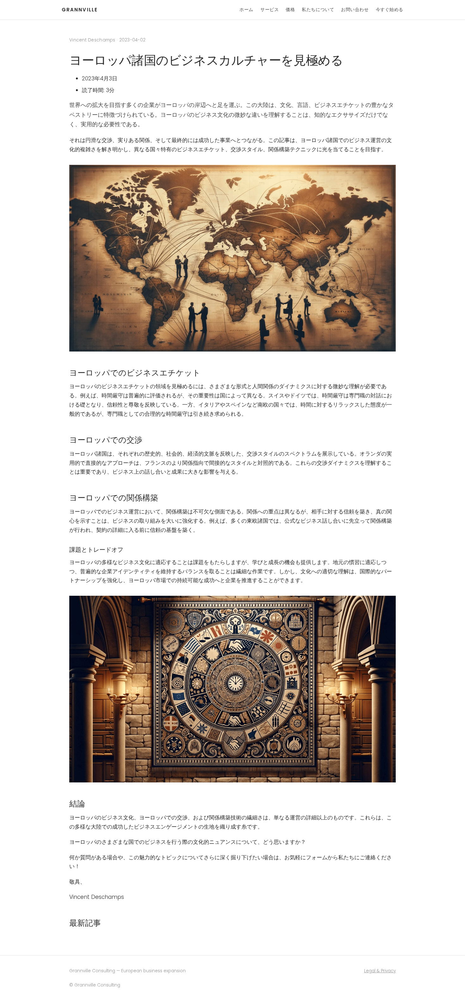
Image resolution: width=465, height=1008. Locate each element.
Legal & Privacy (380, 971)
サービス (269, 9)
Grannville (80, 9)
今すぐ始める (389, 9)
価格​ (290, 9)
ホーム (246, 9)
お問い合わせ (355, 9)
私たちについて (318, 9)
